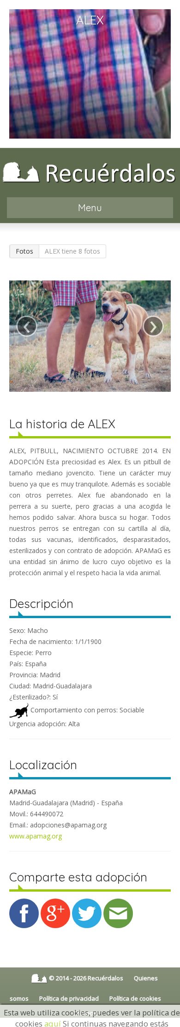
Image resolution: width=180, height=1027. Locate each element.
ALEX (90, 20)
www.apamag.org (35, 836)
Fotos (24, 251)
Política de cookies (135, 998)
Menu (90, 207)
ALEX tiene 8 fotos (72, 251)
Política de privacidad (69, 998)
